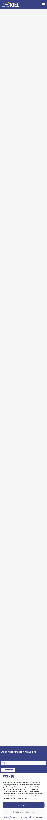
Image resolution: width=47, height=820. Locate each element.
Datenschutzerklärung (26, 817)
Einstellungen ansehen (23, 812)
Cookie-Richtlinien (10, 817)
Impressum (39, 817)
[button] (43, 4)
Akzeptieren (23, 805)
